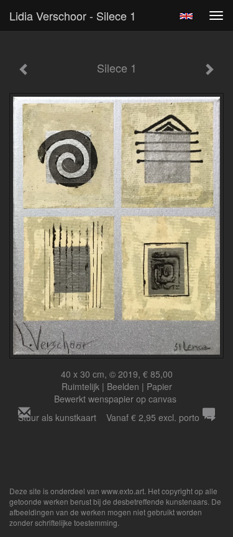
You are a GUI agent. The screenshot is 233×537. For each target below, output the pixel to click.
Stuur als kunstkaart (108, 417)
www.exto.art (122, 491)
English (186, 16)
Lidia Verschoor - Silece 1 (72, 15)
